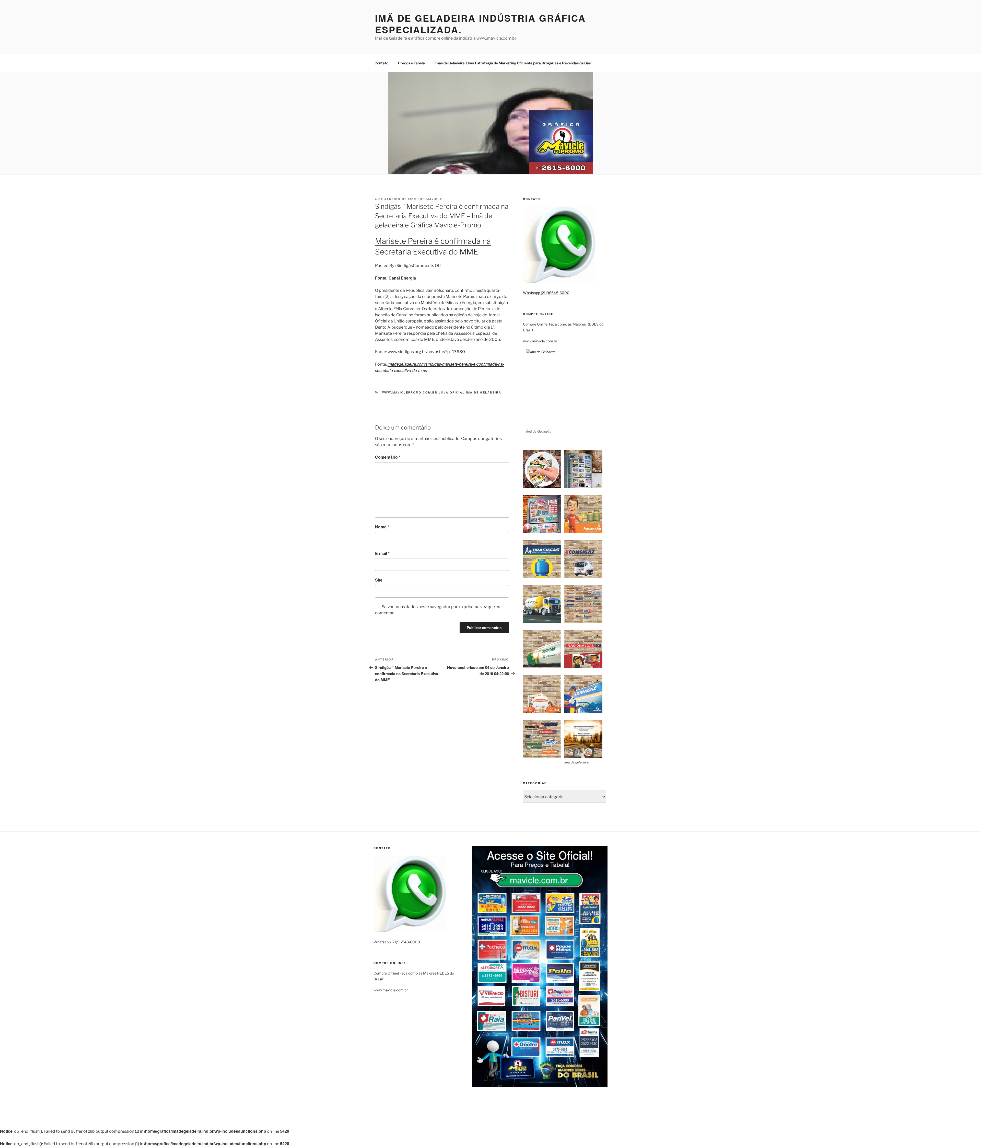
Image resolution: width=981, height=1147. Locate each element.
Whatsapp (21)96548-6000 (546, 293)
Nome (382, 527)
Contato (381, 63)
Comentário (387, 457)
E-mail (382, 553)
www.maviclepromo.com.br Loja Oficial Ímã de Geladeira (441, 392)
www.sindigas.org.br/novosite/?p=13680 (426, 351)
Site (378, 580)
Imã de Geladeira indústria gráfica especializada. (480, 23)
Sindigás (404, 265)
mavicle (434, 199)
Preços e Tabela (411, 63)
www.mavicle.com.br (540, 341)
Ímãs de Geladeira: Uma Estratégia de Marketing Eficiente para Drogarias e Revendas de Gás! (513, 63)
